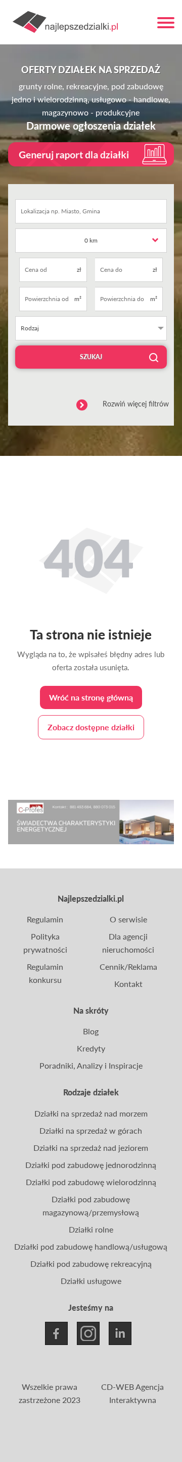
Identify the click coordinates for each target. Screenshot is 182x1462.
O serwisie (128, 919)
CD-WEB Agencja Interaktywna (132, 1393)
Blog (91, 1031)
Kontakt (128, 983)
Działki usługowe (91, 1280)
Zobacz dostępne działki (91, 727)
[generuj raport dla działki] (91, 154)
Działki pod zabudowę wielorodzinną (91, 1182)
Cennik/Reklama (128, 966)
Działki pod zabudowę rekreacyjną (91, 1263)
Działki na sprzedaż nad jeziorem (90, 1147)
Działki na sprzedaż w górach (90, 1130)
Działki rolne (91, 1229)
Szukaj (91, 357)
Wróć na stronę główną (91, 697)
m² (77, 299)
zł (79, 269)
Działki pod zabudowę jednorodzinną (90, 1164)
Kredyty (91, 1048)
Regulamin (45, 919)
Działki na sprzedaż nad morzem (91, 1113)
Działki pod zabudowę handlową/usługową (90, 1246)
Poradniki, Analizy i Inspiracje (91, 1065)
